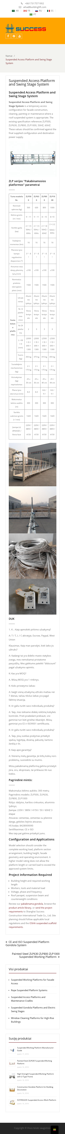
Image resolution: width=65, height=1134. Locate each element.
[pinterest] (13, 36)
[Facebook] (8, 36)
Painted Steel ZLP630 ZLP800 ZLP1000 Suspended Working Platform (36, 955)
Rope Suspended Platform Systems (29, 990)
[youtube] (19, 36)
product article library (20, 907)
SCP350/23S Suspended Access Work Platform (36, 1100)
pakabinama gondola (32, 903)
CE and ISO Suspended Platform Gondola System (27, 943)
